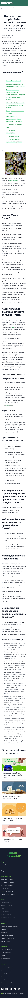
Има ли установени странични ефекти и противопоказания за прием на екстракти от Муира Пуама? (15, 94)
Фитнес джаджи (6, 973)
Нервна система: (13, 136)
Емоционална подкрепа (8, 894)
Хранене (3, 929)
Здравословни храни (7, 970)
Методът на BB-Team (7, 905)
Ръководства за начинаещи (9, 926)
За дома (3, 976)
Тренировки (4, 932)
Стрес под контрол (7, 891)
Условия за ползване (7, 914)
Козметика (4, 979)
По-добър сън (5, 888)
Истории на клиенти (7, 868)
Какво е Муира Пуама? (13, 81)
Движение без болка (7, 885)
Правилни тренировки (7, 882)
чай (13, 327)
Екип (2, 908)
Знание (8, 8)
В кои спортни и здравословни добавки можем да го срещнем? (14, 119)
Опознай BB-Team (6, 949)
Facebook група (5, 958)
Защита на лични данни (8, 917)
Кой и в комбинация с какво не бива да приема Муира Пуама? (15, 105)
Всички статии (5, 941)
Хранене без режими (7, 879)
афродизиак (8, 405)
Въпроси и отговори (7, 871)
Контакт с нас (5, 911)
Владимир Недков (7, 35)
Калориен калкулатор (7, 938)
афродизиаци (13, 180)
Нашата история (6, 902)
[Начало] (2, 8)
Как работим (5, 865)
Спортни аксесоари (7, 982)
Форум (3, 955)
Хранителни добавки (18, 8)
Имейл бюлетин (6, 952)
